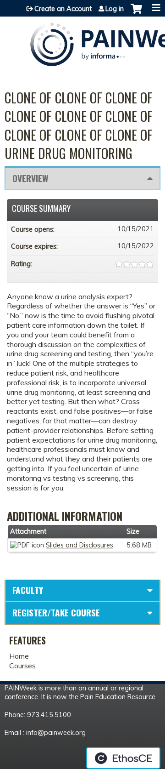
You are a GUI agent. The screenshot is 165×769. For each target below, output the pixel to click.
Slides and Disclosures (79, 545)
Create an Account (63, 9)
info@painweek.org (56, 733)
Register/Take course (56, 612)
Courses (22, 665)
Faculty (27, 590)
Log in (114, 9)
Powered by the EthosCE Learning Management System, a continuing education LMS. (123, 758)
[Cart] (136, 13)
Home (19, 656)
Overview (30, 178)
